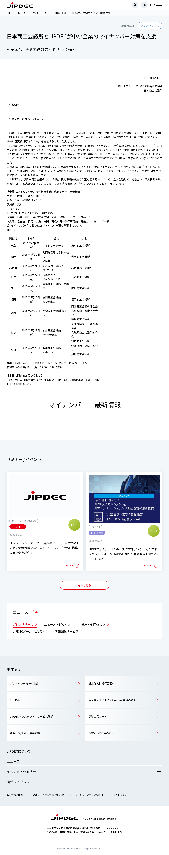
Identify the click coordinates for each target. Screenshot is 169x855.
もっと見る (84, 585)
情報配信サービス (67, 631)
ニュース (20, 612)
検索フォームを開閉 (135, 5)
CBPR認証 (16, 700)
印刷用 (15, 105)
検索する (158, 179)
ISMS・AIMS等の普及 (101, 733)
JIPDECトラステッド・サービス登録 (31, 716)
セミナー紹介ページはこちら (28, 119)
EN (144, 5)
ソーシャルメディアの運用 (89, 794)
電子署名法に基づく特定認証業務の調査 (112, 700)
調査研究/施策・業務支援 (25, 733)
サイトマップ (120, 794)
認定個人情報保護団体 (101, 683)
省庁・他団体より (93, 624)
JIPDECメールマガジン (28, 631)
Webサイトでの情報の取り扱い (49, 794)
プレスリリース (23, 624)
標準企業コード (97, 716)
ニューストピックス (57, 624)
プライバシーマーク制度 (24, 683)
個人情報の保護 (15, 794)
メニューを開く (159, 751)
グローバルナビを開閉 (159, 5)
